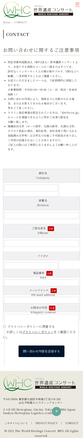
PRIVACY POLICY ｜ (49, 423)
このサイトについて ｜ (19, 423)
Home (7, 22)
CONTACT (20, 22)
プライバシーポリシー (38, 332)
